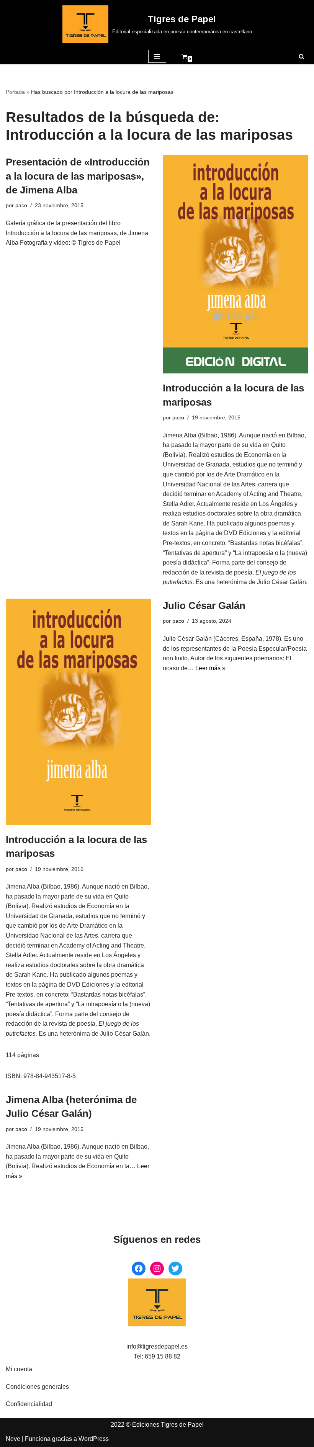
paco (21, 205)
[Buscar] (301, 56)
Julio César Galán (204, 605)
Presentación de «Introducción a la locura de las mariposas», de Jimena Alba (78, 176)
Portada (15, 92)
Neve (13, 1439)
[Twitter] (175, 1268)
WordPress (93, 1439)
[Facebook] (139, 1268)
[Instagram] (157, 1268)
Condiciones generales (37, 1386)
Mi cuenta (19, 1369)
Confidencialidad (29, 1404)
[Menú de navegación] (157, 56)
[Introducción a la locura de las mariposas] (235, 264)
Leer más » (210, 668)
